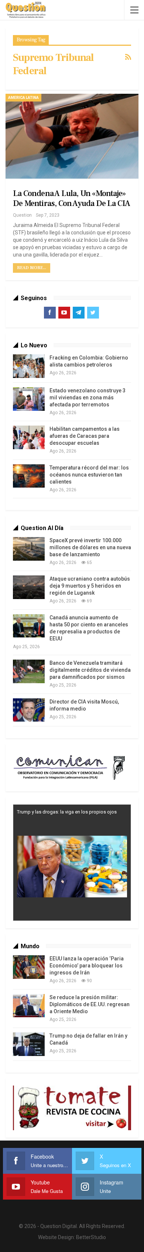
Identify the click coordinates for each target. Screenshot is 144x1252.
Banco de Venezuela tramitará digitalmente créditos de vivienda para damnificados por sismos (90, 670)
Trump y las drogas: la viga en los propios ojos (67, 812)
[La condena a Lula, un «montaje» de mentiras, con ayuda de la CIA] (72, 136)
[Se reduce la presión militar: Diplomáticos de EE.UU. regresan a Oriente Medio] (29, 1006)
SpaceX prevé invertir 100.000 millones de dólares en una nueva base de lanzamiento (90, 547)
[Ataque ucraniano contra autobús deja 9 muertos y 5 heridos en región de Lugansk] (29, 587)
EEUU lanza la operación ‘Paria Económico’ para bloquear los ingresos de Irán (86, 966)
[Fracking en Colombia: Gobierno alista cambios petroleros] (29, 366)
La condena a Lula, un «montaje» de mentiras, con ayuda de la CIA (71, 198)
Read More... (31, 268)
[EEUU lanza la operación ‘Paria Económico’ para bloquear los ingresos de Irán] (29, 967)
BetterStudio (91, 1237)
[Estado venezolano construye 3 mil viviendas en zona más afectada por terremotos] (29, 399)
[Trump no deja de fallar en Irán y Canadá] (29, 1044)
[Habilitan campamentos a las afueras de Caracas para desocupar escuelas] (29, 437)
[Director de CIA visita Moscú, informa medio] (29, 710)
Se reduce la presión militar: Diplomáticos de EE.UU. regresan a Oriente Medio (89, 1004)
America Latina (23, 98)
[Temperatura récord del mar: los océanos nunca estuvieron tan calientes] (29, 476)
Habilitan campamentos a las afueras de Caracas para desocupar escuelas (84, 436)
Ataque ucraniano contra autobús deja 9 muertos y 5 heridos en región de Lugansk (89, 586)
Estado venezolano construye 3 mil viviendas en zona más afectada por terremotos (87, 397)
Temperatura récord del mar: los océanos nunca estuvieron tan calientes (89, 475)
